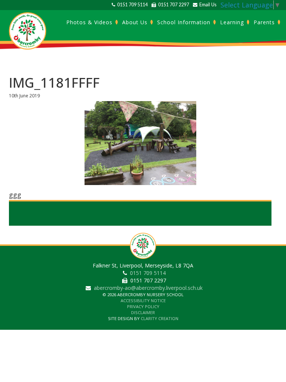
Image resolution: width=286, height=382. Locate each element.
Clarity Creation (159, 318)
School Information (184, 22)
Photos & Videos (90, 22)
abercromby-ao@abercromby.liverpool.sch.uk (148, 287)
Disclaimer (143, 312)
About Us (135, 22)
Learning (233, 22)
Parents (265, 22)
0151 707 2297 (172, 5)
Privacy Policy (143, 306)
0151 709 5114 (131, 5)
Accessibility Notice (143, 300)
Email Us (206, 5)
